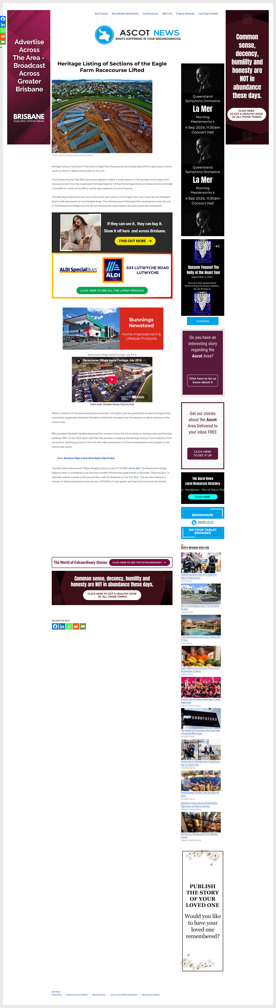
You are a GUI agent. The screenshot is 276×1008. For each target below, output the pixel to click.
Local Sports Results (208, 13)
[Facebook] (55, 626)
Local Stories (202, 321)
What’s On (167, 13)
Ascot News (56, 991)
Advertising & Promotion (151, 994)
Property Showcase (185, 13)
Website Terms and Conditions (77, 994)
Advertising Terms (98, 994)
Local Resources (150, 13)
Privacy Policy (57, 994)
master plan (134, 468)
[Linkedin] (62, 626)
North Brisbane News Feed (195, 547)
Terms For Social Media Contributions (123, 994)
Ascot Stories (101, 13)
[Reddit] (76, 626)
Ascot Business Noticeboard (125, 13)
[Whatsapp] (69, 626)
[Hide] (1, 47)
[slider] (205, 313)
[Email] (83, 626)
